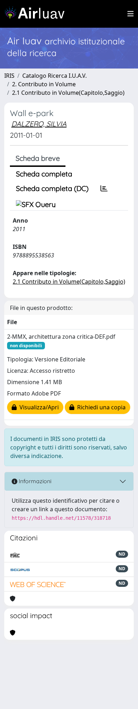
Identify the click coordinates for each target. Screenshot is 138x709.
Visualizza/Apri (38, 407)
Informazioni (34, 481)
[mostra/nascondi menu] (130, 13)
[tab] (104, 188)
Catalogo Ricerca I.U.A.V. (54, 76)
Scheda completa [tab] (44, 173)
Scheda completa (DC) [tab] (52, 188)
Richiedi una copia (100, 407)
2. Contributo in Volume (44, 84)
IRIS (9, 76)
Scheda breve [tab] (38, 158)
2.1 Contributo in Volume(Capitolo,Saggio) (68, 93)
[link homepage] (37, 13)
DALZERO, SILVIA (39, 123)
